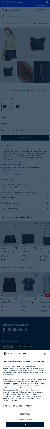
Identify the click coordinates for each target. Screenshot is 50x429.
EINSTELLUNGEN (25, 419)
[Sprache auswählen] (45, 354)
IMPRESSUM (29, 406)
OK (25, 425)
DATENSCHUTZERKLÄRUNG (12, 406)
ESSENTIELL (25, 414)
